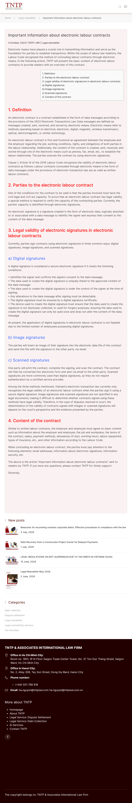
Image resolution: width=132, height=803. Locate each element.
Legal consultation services (19, 625)
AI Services (16, 725)
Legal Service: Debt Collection (28, 721)
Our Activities (12, 630)
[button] (120, 6)
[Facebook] (8, 737)
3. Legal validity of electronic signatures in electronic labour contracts (81, 81)
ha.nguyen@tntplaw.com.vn (66, 690)
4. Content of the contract (56, 97)
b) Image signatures (53, 89)
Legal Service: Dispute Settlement (30, 717)
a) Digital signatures (53, 85)
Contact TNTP (18, 728)
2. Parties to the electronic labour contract (65, 77)
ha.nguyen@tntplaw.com (33, 690)
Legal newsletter (51, 42)
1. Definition (48, 73)
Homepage (16, 709)
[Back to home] (14, 6)
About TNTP (17, 713)
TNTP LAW (34, 42)
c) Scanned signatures (54, 93)
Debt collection (13, 610)
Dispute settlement (15, 615)
